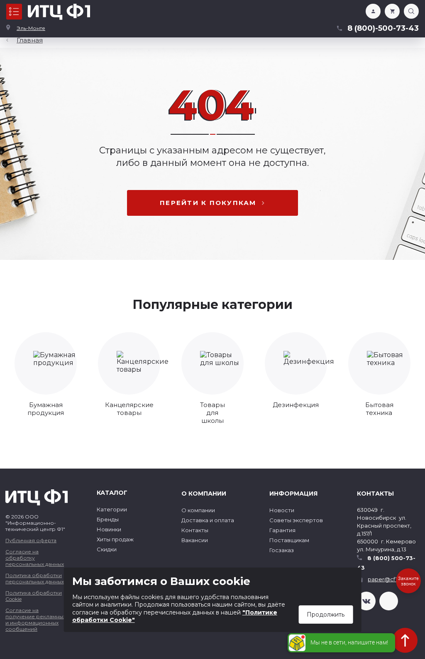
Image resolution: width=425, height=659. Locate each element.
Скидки (107, 549)
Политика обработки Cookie (33, 596)
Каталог (14, 12)
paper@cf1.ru (386, 579)
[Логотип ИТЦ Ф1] (59, 12)
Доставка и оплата (207, 520)
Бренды (108, 519)
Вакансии (194, 540)
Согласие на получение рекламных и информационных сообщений (35, 619)
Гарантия (282, 530)
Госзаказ (281, 550)
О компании (198, 510)
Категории (112, 509)
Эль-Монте (31, 28)
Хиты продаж (115, 539)
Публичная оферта (30, 540)
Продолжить (325, 614)
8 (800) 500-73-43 (386, 563)
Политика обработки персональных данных (34, 578)
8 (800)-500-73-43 (383, 28)
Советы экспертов (296, 520)
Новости (281, 510)
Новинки (109, 529)
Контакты (194, 530)
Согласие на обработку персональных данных (34, 557)
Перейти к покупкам (208, 203)
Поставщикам (289, 540)
